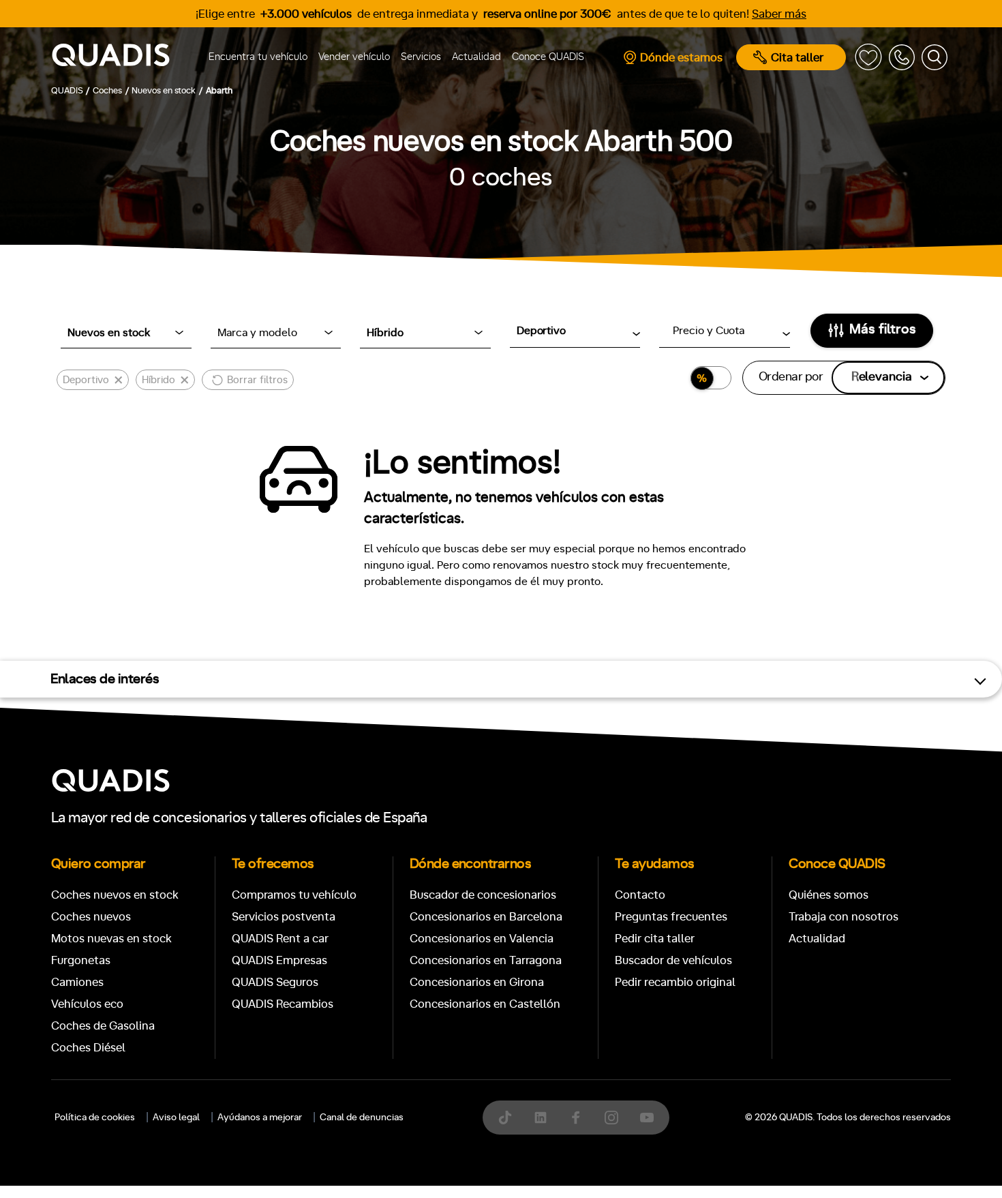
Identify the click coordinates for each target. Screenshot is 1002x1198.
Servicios (421, 57)
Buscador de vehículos (673, 960)
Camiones (77, 982)
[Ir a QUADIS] (116, 57)
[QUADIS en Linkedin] (540, 1117)
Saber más (779, 14)
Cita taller (797, 57)
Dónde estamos (681, 57)
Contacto (640, 895)
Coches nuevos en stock (115, 895)
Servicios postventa (283, 917)
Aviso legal (176, 1117)
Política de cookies (95, 1117)
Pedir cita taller (655, 938)
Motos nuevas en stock (111, 938)
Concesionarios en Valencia (481, 938)
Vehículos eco (87, 1004)
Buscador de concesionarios (483, 895)
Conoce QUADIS (548, 57)
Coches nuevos (91, 917)
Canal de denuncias (362, 1117)
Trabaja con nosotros (843, 917)
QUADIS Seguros (275, 982)
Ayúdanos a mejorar (259, 1117)
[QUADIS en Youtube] (647, 1117)
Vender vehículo (354, 57)
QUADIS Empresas (279, 960)
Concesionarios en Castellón (485, 1004)
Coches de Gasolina (103, 1026)
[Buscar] (934, 57)
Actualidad (476, 57)
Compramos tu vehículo (294, 895)
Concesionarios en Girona (477, 982)
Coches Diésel (88, 1047)
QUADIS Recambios (282, 1004)
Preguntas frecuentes (671, 917)
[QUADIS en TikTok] (505, 1117)
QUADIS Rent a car (280, 938)
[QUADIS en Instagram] (611, 1117)
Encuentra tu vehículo (258, 57)
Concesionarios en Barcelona (486, 917)
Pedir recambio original (675, 982)
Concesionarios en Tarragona (486, 960)
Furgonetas (80, 960)
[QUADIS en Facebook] (576, 1117)
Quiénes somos (828, 895)
